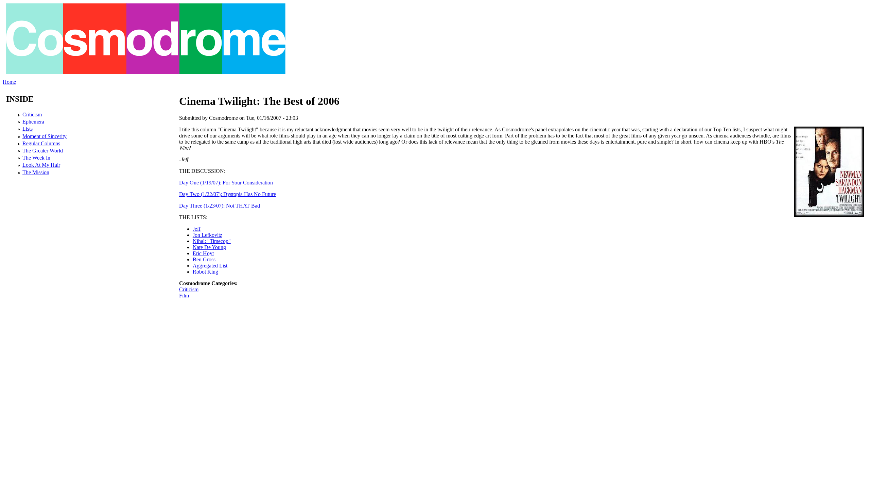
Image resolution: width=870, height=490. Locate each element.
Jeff (197, 229)
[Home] (145, 72)
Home (9, 82)
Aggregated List (210, 265)
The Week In (36, 158)
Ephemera (33, 122)
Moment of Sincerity (44, 136)
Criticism (188, 289)
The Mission (35, 172)
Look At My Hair (41, 165)
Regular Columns (41, 143)
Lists (27, 129)
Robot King (205, 272)
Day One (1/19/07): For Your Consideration (226, 182)
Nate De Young (209, 247)
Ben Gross (204, 259)
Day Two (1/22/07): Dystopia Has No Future (227, 194)
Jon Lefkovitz (207, 235)
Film (184, 295)
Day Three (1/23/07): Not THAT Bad (219, 206)
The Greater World (42, 150)
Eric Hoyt (203, 253)
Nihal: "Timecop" (212, 241)
